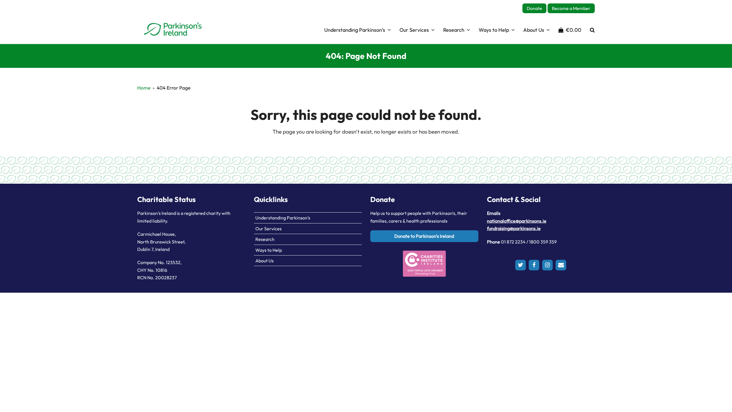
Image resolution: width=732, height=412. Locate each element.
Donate (534, 8)
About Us (264, 261)
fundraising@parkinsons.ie (514, 228)
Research (264, 239)
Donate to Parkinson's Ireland (424, 236)
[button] (570, 29)
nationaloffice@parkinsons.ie (516, 221)
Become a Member (571, 8)
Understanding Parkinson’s (282, 218)
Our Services (268, 228)
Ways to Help (268, 250)
